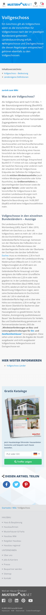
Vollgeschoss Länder (16, 365)
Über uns (8, 555)
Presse (7, 564)
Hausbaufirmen (11, 527)
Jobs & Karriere (11, 559)
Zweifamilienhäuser (11, 334)
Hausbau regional (12, 545)
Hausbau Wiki (10, 536)
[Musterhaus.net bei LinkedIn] (18, 601)
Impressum (6, 611)
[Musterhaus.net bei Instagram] (11, 601)
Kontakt (7, 578)
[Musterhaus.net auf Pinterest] (24, 601)
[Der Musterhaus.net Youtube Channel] (30, 601)
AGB (12, 611)
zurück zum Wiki (10, 90)
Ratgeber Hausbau (12, 541)
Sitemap (7, 573)
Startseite (6, 507)
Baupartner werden (13, 569)
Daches (5, 255)
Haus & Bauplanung (13, 522)
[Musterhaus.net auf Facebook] (5, 601)
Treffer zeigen (24, 461)
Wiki (14, 507)
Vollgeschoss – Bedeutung (16, 73)
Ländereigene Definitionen (16, 77)
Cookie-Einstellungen (33, 611)
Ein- (33, 330)
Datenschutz (20, 611)
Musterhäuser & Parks (14, 531)
